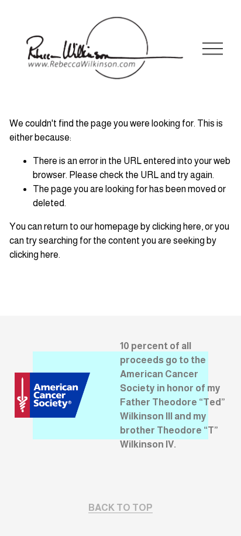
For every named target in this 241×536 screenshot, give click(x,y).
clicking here (176, 226)
